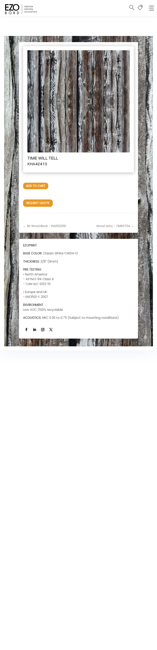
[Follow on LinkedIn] (34, 329)
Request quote (37, 203)
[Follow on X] (51, 329)
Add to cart (35, 186)
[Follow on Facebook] (26, 329)
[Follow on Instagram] (42, 329)
